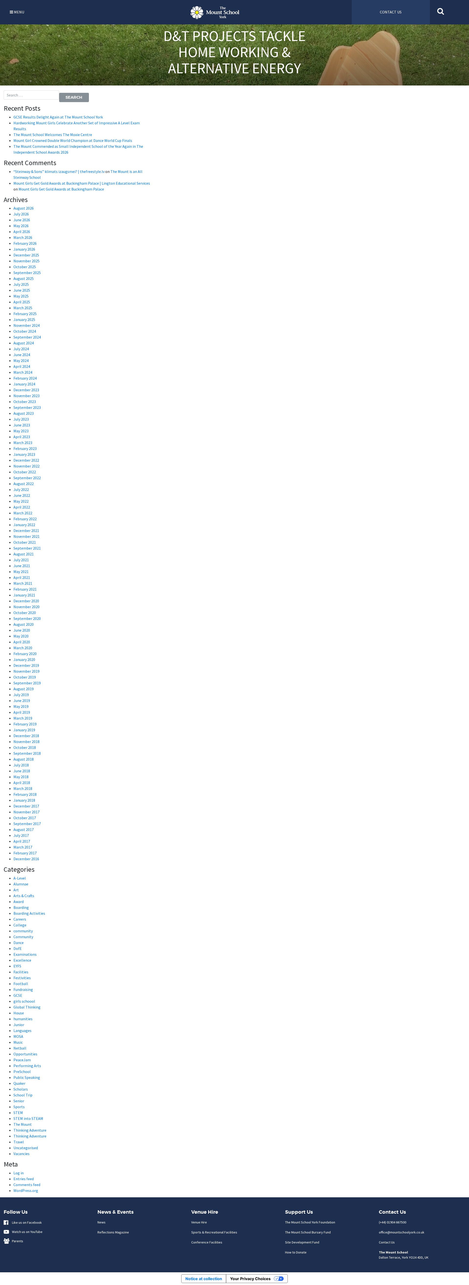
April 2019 (21, 712)
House (18, 1012)
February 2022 (25, 518)
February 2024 (25, 378)
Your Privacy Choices (250, 1278)
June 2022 (21, 495)
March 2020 (22, 647)
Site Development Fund (302, 1242)
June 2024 (21, 354)
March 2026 (22, 237)
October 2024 (24, 331)
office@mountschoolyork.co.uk (401, 1232)
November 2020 (26, 606)
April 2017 (21, 841)
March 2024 (22, 372)
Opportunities (25, 1053)
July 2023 (21, 419)
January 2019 (24, 729)
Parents (16, 1241)
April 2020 (21, 641)
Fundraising (23, 989)
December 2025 (26, 255)
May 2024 (21, 360)
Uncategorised (25, 1147)
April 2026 (21, 231)
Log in (18, 1172)
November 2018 (26, 741)
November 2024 (26, 325)
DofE (17, 948)
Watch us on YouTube (26, 1232)
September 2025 (27, 272)
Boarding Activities (29, 913)
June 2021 (21, 565)
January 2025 (24, 319)
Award (18, 901)
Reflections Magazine (113, 1232)
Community (23, 936)
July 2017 (21, 835)
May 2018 (21, 776)
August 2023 (23, 413)
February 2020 (25, 653)
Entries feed (23, 1178)
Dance (18, 942)
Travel (18, 1141)
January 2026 (24, 249)
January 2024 (24, 384)
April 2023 (21, 436)
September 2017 (27, 823)
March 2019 (22, 718)
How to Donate (296, 1252)
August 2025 (23, 278)
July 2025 (21, 284)
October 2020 (24, 612)
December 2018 (26, 735)
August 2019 (23, 688)
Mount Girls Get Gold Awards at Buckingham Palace (61, 189)
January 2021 (24, 595)
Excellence (22, 960)
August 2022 (23, 483)
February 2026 (25, 243)
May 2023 (21, 430)
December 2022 (26, 460)
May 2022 (21, 501)
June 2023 (21, 425)
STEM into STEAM (28, 1118)
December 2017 (26, 806)
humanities (22, 1018)
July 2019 (21, 694)
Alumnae (20, 883)
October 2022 (24, 471)
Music (18, 1042)
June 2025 (21, 290)
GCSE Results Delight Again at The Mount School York (58, 117)
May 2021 (21, 571)
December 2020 (26, 600)
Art (16, 889)
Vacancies (21, 1153)
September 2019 (27, 682)
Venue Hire (199, 1222)
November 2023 (26, 395)
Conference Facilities (206, 1242)
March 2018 (22, 788)
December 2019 (26, 665)
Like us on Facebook (26, 1222)
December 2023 (26, 389)
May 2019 (21, 706)
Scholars (20, 1089)
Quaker (19, 1083)
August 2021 (23, 554)
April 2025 (21, 301)
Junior (18, 1024)
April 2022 (21, 507)
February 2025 (25, 313)
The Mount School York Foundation (310, 1222)
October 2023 (24, 401)
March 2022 (22, 512)
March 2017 (22, 847)
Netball (19, 1048)
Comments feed (26, 1184)
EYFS (17, 966)
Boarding (21, 907)
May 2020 (21, 636)
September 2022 (27, 477)
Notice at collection (203, 1278)
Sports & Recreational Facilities (214, 1232)
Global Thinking (27, 1007)
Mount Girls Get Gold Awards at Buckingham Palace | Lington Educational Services (81, 183)
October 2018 (24, 747)
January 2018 (24, 800)
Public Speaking (26, 1077)
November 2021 (26, 536)
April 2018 (21, 782)
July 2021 (21, 559)
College (19, 925)
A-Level (19, 878)
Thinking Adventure (29, 1130)
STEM (18, 1112)
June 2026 (21, 219)
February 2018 (25, 794)
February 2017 (25, 852)
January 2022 (24, 524)
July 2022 (21, 489)
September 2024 (27, 337)
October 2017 (24, 817)
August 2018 (23, 759)
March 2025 (22, 307)
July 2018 (21, 765)
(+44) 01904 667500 (392, 1222)
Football (20, 983)
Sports (19, 1106)
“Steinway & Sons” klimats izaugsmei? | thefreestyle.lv (59, 171)
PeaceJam (22, 1059)
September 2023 (27, 407)
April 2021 (21, 577)
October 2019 (24, 677)
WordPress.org (25, 1190)
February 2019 (25, 724)
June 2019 (21, 700)
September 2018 (27, 753)
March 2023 (22, 442)
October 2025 (24, 266)
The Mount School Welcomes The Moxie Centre (52, 134)
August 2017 (23, 829)
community (23, 930)
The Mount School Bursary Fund (308, 1232)
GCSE (17, 995)
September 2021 (27, 548)
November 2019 (26, 671)
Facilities (20, 971)
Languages (22, 1030)
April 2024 (21, 366)
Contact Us (387, 1242)
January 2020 (24, 659)
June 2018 (21, 770)
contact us (391, 12)
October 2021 (24, 542)
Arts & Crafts (23, 895)
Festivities (22, 977)
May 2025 (21, 296)
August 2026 (23, 208)
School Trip (22, 1095)
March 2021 (22, 583)
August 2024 (23, 342)
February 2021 (25, 589)
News (101, 1222)
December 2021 (26, 530)
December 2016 (26, 858)
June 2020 (21, 630)
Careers (19, 919)
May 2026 (21, 225)
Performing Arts (27, 1065)
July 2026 (21, 214)
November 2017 (26, 811)
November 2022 (26, 466)
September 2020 (27, 618)
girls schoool (24, 1001)
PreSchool (22, 1071)
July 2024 (21, 348)
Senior (18, 1100)
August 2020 (23, 624)
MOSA (18, 1036)
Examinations (25, 954)
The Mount (22, 1124)
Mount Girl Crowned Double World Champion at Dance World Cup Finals (72, 140)
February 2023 (25, 448)
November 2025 (26, 260)
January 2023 (24, 454)
